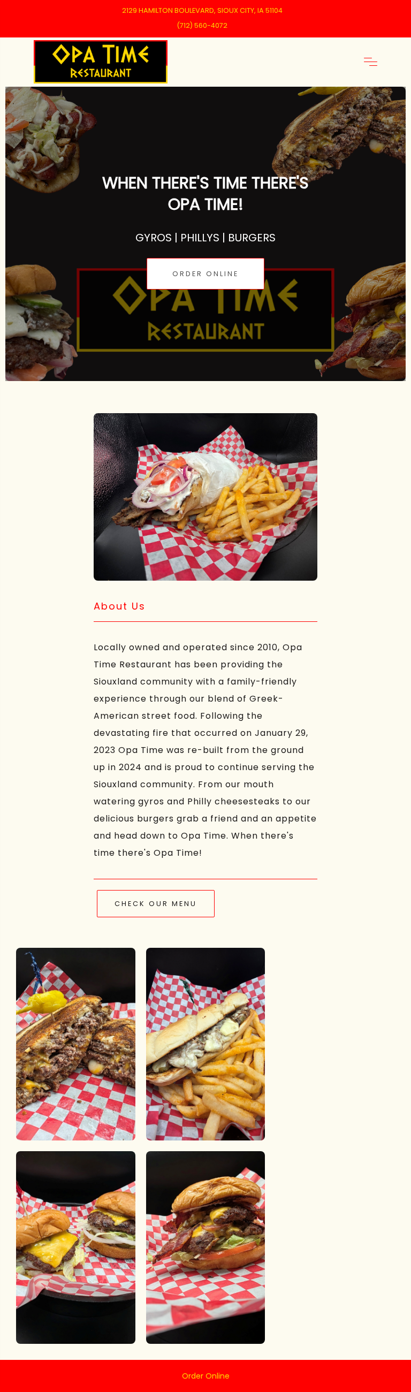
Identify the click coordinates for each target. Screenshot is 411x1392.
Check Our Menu (156, 903)
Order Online (205, 273)
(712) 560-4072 (202, 25)
